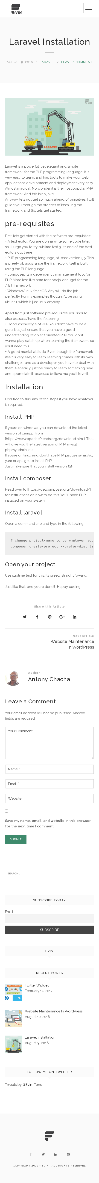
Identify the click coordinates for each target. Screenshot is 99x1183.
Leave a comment (76, 62)
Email (9, 912)
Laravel (47, 62)
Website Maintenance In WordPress (72, 642)
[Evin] (16, 8)
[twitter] (43, 1154)
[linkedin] (56, 1154)
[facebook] (31, 1154)
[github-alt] (68, 1154)
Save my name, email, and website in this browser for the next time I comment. (48, 823)
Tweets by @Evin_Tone (23, 1085)
